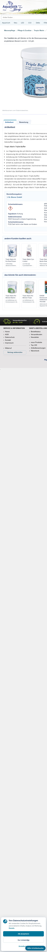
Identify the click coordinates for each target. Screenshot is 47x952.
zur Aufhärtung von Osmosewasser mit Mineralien (11, 301)
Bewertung (23, 122)
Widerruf (8, 348)
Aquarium (6, 23)
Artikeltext (9, 122)
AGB (7, 334)
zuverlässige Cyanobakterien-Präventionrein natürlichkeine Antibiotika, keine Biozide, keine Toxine (29, 265)
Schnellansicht (12, 256)
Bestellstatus (35, 332)
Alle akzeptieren (23, 934)
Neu (15, 23)
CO (29, 23)
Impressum (9, 343)
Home (7, 332)
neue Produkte (36, 342)
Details (11, 928)
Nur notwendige (23, 940)
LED (22, 23)
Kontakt (8, 340)
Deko (38, 23)
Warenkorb (35, 351)
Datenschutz (10, 337)
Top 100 (34, 345)
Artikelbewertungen (38, 348)
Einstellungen (23, 946)
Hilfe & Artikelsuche (35, 948)
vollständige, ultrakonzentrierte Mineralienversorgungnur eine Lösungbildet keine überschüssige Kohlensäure (12, 265)
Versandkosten (36, 334)
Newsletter (35, 337)
